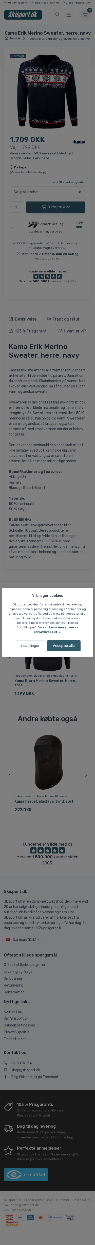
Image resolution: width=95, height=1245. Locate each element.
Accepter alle (64, 646)
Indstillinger (30, 646)
